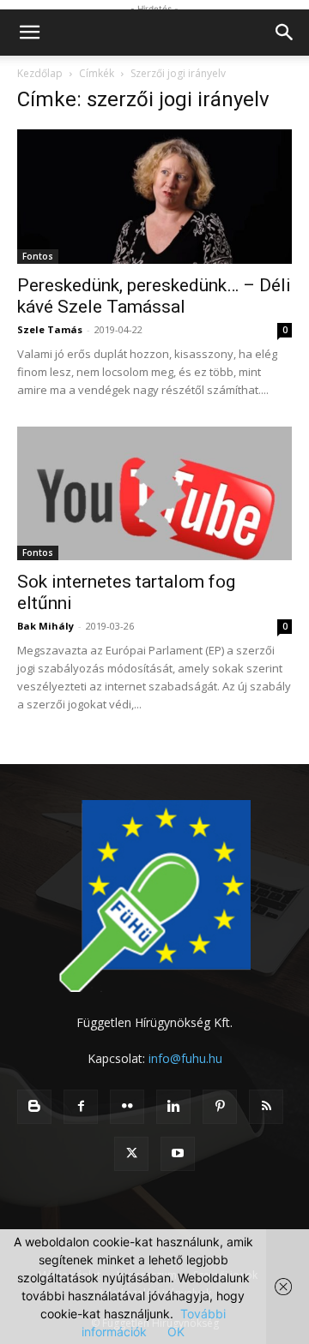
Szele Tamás (49, 329)
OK (176, 1331)
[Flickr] (127, 1107)
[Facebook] (81, 1107)
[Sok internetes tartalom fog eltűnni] (154, 494)
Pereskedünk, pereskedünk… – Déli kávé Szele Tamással (154, 296)
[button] (29, 32)
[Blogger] (34, 1107)
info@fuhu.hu (185, 1058)
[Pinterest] (220, 1107)
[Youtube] (178, 1154)
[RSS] (266, 1107)
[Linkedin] (173, 1107)
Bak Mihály (45, 625)
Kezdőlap (40, 73)
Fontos (37, 256)
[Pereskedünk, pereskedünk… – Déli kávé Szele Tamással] (154, 196)
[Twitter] (131, 1154)
